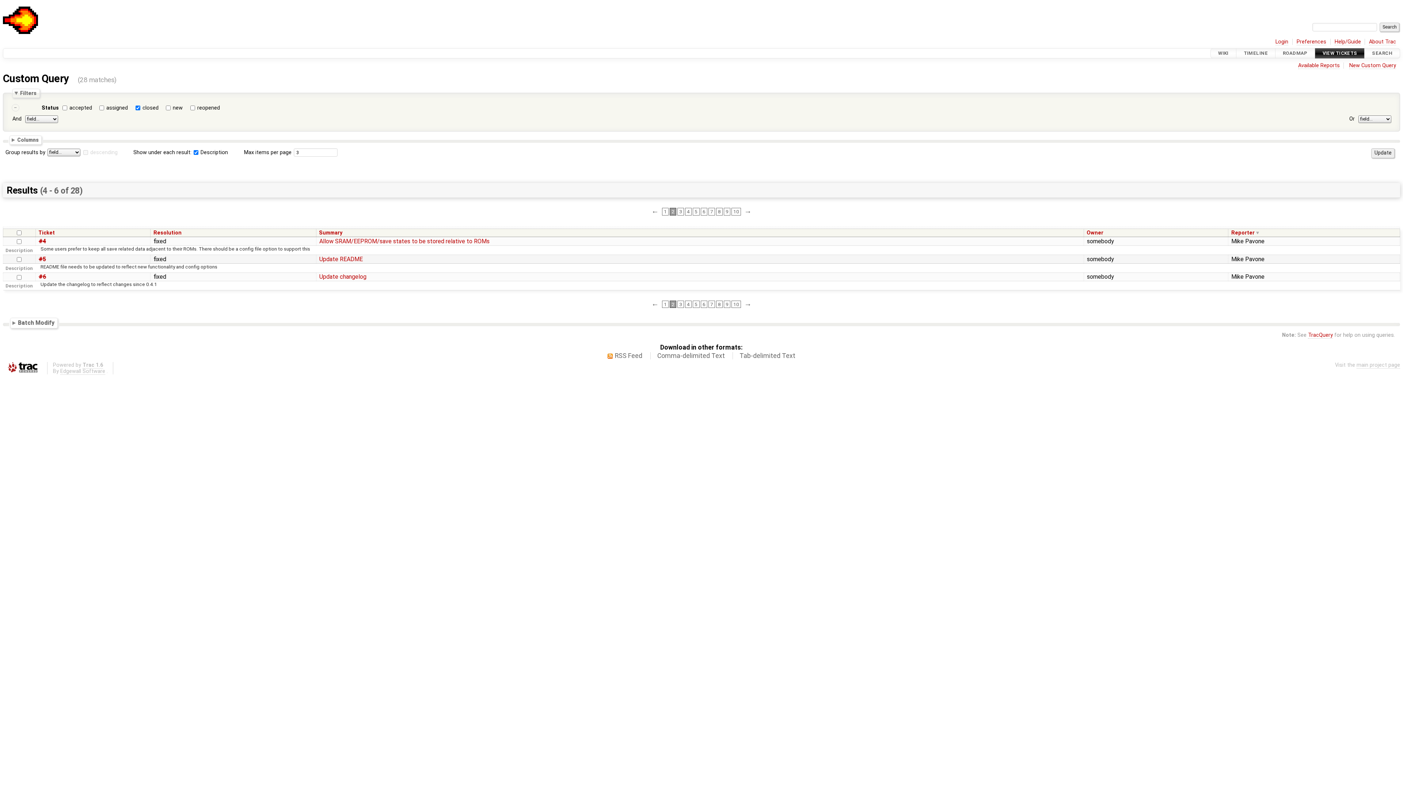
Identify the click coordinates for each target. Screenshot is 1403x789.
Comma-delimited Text (691, 355)
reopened (208, 108)
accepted (80, 108)
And (17, 119)
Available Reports (1319, 65)
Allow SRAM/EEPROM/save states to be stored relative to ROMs (404, 241)
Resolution (167, 233)
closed (150, 108)
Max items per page (268, 152)
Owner (1095, 233)
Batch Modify (36, 322)
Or (1352, 119)
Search (1382, 53)
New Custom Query (1372, 65)
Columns (28, 140)
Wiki (1223, 53)
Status (50, 108)
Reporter (1243, 233)
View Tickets (1340, 53)
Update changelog (342, 276)
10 (736, 211)
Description (213, 152)
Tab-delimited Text (767, 355)
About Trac (1382, 42)
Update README (341, 259)
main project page (1378, 365)
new (178, 108)
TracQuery (1320, 335)
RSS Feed (628, 355)
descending (104, 152)
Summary (330, 233)
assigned (117, 108)
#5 (42, 259)
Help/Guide (1348, 42)
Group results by (25, 152)
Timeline (1256, 53)
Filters (28, 93)
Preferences (1311, 42)
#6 (42, 276)
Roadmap (1295, 53)
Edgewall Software (82, 371)
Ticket (46, 233)
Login (1281, 42)
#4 (42, 241)
